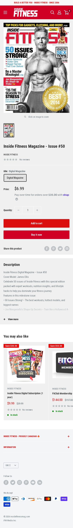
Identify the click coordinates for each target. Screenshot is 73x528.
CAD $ (7, 465)
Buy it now (36, 234)
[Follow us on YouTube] (32, 482)
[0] (66, 12)
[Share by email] (66, 248)
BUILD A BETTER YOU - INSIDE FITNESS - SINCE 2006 (36, 2)
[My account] (59, 12)
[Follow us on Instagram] (19, 482)
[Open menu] (5, 12)
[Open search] (52, 12)
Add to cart (36, 223)
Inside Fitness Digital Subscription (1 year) (25, 395)
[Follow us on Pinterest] (26, 482)
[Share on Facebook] (46, 248)
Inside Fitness (11, 154)
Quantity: (8, 210)
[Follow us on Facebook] (6, 482)
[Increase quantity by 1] (37, 210)
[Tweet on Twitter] (60, 248)
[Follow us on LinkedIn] (39, 482)
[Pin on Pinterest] (53, 248)
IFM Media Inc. (10, 520)
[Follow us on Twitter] (12, 482)
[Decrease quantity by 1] (18, 210)
